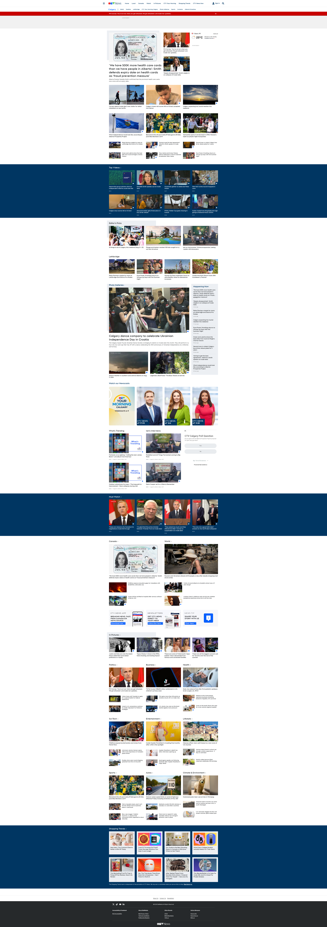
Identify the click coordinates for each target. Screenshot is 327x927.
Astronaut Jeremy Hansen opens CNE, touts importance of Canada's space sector (132, 752)
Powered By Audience (200, 464)
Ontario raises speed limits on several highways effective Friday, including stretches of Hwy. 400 (162, 798)
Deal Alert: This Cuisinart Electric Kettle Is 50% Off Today (121, 848)
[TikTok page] (117, 904)
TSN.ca (167, 917)
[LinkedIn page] (124, 904)
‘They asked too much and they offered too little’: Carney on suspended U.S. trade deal (175, 528)
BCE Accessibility (117, 913)
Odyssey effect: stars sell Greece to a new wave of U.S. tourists (200, 744)
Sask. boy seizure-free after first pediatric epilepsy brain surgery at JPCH (200, 690)
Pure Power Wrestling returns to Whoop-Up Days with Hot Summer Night (206, 154)
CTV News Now (198, 3)
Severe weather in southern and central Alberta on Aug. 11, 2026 (128, 376)
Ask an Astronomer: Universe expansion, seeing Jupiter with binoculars (199, 248)
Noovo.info (194, 913)
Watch (149, 3)
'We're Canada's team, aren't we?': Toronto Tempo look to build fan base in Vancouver (132, 805)
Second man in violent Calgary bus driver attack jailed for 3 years (206, 143)
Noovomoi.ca (194, 915)
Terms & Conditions (143, 915)
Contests (180, 9)
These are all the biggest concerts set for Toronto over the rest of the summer (205, 655)
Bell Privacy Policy (143, 913)
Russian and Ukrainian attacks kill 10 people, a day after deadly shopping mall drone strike (191, 577)
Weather (128, 9)
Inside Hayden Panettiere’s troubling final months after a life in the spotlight (163, 744)
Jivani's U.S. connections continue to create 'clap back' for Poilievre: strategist (132, 708)
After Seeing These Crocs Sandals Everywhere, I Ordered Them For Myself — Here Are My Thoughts (177, 876)
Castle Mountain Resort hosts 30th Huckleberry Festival (204, 276)
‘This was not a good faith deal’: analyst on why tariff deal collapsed (204, 528)
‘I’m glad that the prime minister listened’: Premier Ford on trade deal (149, 528)
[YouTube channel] (120, 904)
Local (133, 3)
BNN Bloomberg (169, 915)
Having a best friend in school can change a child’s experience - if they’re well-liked (206, 751)
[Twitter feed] (113, 904)
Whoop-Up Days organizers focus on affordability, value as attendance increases (177, 277)
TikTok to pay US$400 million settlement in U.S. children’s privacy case (162, 690)
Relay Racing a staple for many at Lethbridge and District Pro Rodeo (132, 143)
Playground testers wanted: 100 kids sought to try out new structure (162, 248)
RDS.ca (193, 917)
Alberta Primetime (190, 9)
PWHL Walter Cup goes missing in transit (176, 211)
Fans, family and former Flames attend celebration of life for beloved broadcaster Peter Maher (170, 154)
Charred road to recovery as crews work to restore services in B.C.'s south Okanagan (206, 803)
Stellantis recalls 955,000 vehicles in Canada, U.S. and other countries (170, 804)
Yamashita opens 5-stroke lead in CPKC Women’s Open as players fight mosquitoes (199, 135)
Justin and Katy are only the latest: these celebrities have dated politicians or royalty (121, 655)
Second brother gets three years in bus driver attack (149, 211)
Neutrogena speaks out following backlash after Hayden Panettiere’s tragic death (169, 762)
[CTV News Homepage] (114, 3)
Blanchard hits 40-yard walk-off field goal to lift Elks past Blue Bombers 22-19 (126, 798)
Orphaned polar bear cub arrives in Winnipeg (198, 797)
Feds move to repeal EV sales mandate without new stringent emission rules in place (168, 815)
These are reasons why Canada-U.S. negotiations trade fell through (121, 528)
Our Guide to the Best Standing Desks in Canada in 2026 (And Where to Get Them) (176, 849)
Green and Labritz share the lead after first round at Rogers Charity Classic (132, 154)
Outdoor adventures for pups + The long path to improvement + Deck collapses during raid (125, 485)
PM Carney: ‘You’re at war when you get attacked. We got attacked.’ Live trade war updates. (176, 51)
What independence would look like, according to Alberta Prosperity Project (125, 135)
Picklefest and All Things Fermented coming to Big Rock (163, 456)
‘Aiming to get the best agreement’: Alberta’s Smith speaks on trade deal (169, 144)
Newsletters (170, 898)
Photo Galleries (164, 9)
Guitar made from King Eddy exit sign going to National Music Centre (205, 211)
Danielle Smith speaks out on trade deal (149, 187)
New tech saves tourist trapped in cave (203, 187)
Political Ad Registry (144, 917)
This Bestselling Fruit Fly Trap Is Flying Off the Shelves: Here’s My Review (121, 875)
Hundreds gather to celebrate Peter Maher (177, 187)
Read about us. (188, 884)
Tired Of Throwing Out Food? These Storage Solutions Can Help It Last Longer (148, 849)
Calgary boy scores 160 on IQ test (120, 211)
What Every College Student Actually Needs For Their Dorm (204, 848)
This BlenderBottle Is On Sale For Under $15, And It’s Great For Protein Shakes (205, 875)
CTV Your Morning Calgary (150, 9)
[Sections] (104, 3)
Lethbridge (136, 9)
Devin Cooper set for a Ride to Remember (160, 484)
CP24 (166, 913)
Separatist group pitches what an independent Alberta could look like (121, 187)
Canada (141, 3)
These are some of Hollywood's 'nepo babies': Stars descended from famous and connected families (177, 655)
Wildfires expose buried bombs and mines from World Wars (125, 744)
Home (127, 3)
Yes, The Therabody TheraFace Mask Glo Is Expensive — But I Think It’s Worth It (149, 875)
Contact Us (163, 898)
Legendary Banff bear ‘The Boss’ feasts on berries (167, 375)
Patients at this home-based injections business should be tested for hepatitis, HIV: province (206, 697)
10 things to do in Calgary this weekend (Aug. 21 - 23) (126, 247)
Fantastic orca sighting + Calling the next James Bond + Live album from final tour (125, 456)
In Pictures (157, 3)
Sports (173, 9)
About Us (155, 898)
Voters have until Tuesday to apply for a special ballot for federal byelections (132, 698)
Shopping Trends (184, 3)
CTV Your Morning (170, 3)
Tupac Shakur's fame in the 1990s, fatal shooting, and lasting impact (148, 655)
